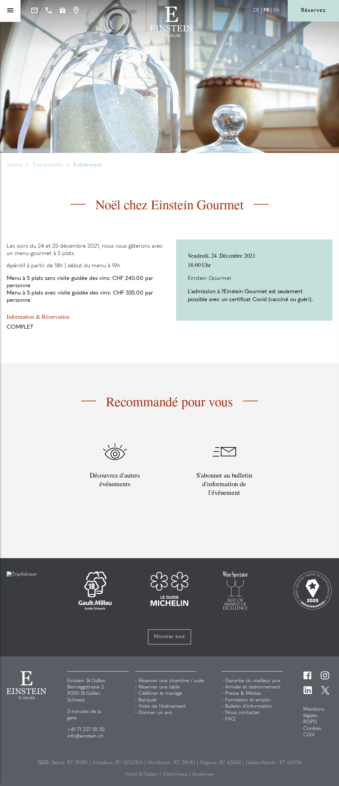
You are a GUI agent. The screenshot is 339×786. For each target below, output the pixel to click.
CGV (309, 735)
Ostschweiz (175, 774)
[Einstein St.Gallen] (171, 35)
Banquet (147, 700)
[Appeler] (49, 11)
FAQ (230, 719)
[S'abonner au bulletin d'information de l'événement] (224, 477)
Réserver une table (159, 687)
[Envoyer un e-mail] (34, 10)
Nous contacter (242, 712)
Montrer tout (169, 636)
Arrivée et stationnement (252, 687)
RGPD (310, 722)
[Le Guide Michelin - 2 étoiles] (169, 588)
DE (257, 10)
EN (276, 10)
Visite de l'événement (162, 706)
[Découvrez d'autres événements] (115, 477)
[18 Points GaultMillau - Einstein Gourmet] (95, 590)
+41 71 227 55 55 (86, 729)
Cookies (312, 728)
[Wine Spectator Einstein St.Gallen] (235, 590)
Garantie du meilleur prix (252, 681)
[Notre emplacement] (76, 11)
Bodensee (203, 774)
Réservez (313, 10)
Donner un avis (155, 712)
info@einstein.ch (85, 736)
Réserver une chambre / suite (171, 681)
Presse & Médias (243, 693)
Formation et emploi (247, 700)
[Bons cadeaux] (63, 11)
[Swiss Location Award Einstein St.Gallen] (313, 590)
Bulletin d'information (248, 706)
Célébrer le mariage (160, 693)
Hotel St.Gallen (141, 774)
